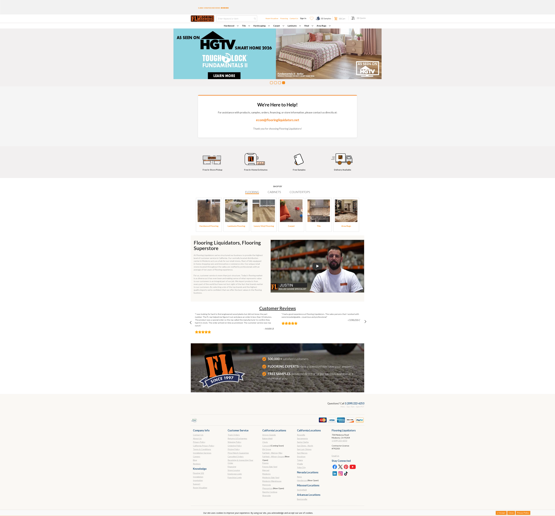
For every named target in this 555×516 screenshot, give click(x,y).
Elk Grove (266, 449)
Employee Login (235, 474)
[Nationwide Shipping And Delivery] (342, 158)
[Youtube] (352, 467)
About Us (197, 438)
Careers (196, 456)
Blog (195, 460)
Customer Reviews (277, 308)
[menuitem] (231, 25)
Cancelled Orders (236, 456)
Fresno (265, 463)
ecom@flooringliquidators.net (277, 120)
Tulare (300, 460)
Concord (266, 445)
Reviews (197, 463)
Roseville (301, 435)
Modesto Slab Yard (270, 477)
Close (511, 513)
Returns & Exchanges (237, 438)
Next (363, 323)
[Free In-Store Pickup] (212, 158)
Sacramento (302, 438)
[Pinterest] (346, 467)
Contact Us (294, 18)
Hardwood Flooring (208, 226)
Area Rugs (321, 25)
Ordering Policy (235, 445)
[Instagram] (340, 473)
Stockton (301, 456)
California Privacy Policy (203, 445)
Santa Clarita (303, 442)
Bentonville (302, 499)
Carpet (276, 25)
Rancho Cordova (269, 492)
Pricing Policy (234, 449)
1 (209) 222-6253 (354, 403)
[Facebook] (334, 467)
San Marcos (302, 453)
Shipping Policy (234, 442)
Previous (192, 323)
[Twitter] (340, 467)
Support (196, 484)
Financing (284, 18)
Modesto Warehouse (271, 481)
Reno (299, 477)
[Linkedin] (334, 473)
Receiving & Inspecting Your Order (240, 461)
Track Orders (234, 435)
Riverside (266, 495)
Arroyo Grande (269, 435)
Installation (198, 477)
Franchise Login (235, 477)
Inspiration (198, 480)
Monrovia (266, 484)
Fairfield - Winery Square (273, 456)
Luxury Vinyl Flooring (264, 226)
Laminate (292, 25)
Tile (244, 25)
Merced (265, 470)
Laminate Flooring (236, 226)
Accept (502, 513)
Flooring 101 (198, 473)
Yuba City (301, 467)
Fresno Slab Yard (269, 466)
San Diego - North (305, 445)
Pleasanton (267, 488)
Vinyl (306, 25)
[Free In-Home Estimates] (255, 158)
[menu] (277, 25)
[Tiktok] (346, 473)
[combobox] (236, 18)
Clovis (265, 442)
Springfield (302, 490)
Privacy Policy (199, 442)
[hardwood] (209, 210)
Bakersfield (267, 438)
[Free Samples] (299, 158)
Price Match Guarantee (238, 453)
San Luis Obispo (304, 449)
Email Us (335, 456)
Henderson (302, 480)
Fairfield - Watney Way (272, 453)
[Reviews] (225, 8)
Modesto (266, 474)
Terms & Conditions (202, 449)
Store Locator (234, 470)
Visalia (300, 463)
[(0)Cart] (334, 18)
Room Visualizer (272, 18)
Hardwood (229, 25)
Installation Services (202, 453)
